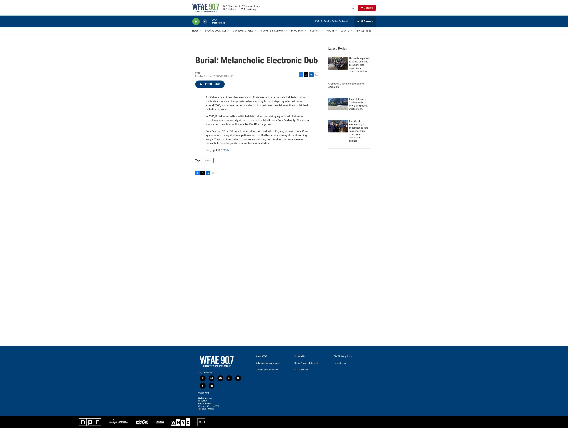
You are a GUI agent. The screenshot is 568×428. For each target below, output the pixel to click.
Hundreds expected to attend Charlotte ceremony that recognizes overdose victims (359, 65)
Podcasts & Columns (272, 31)
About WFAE (261, 356)
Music (207, 160)
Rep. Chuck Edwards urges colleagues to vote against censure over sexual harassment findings (358, 131)
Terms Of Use (340, 363)
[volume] (204, 21)
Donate (368, 7)
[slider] (209, 21)
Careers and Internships (267, 370)
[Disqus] (284, 230)
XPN (226, 150)
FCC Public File (301, 370)
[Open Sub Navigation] (201, 31)
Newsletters (363, 31)
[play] (196, 21)
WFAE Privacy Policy (343, 356)
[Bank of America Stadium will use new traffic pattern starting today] (338, 104)
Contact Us (300, 356)
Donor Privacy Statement (306, 363)
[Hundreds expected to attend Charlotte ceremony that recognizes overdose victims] (338, 63)
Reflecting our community (268, 363)
